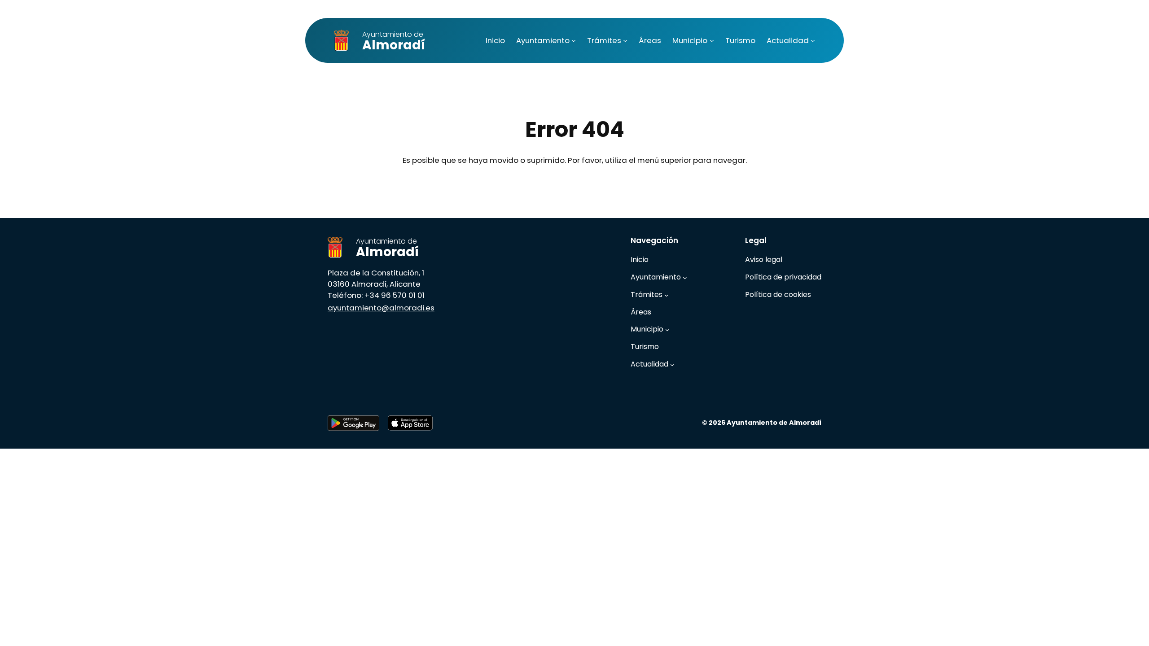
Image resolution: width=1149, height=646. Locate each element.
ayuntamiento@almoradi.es (381, 307)
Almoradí (393, 41)
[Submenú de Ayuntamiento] (573, 40)
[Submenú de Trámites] (625, 40)
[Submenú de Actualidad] (813, 40)
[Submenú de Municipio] (712, 40)
